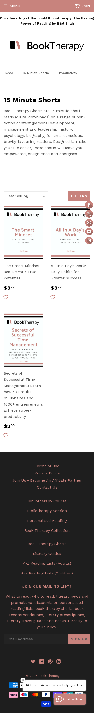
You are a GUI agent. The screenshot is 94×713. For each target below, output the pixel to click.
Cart (85, 6)
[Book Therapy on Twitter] (33, 662)
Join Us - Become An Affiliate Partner (47, 480)
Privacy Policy (47, 473)
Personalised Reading (47, 520)
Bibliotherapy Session (47, 510)
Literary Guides (47, 553)
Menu (15, 6)
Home (8, 73)
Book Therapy (49, 676)
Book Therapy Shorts (47, 543)
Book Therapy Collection (47, 530)
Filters (79, 196)
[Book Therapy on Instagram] (58, 662)
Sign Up (79, 639)
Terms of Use (47, 466)
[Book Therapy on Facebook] (41, 662)
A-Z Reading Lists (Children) (47, 573)
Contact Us (47, 487)
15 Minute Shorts (36, 73)
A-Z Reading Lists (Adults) (47, 563)
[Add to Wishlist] (6, 297)
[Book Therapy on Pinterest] (50, 662)
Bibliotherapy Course (47, 501)
